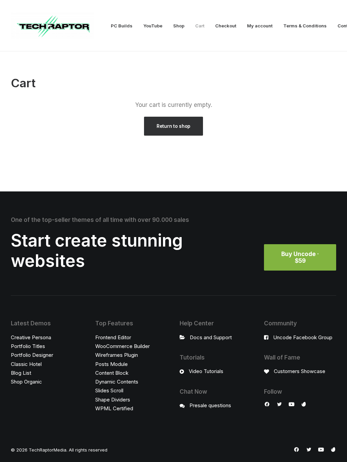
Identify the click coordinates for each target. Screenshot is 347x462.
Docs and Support (211, 337)
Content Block (111, 373)
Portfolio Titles (28, 346)
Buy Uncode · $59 (300, 257)
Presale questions (210, 405)
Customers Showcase (299, 371)
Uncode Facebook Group (302, 337)
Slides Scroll (109, 390)
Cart (199, 25)
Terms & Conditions (305, 25)
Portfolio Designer (32, 355)
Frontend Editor (113, 337)
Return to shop (173, 126)
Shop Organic (26, 381)
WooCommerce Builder (122, 346)
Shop (178, 25)
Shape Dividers (112, 399)
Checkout (225, 25)
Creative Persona (31, 337)
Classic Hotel (26, 364)
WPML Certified (114, 408)
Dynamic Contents (116, 381)
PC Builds (121, 25)
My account (259, 25)
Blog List (21, 373)
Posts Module (111, 364)
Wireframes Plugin (116, 355)
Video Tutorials (206, 371)
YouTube (152, 25)
